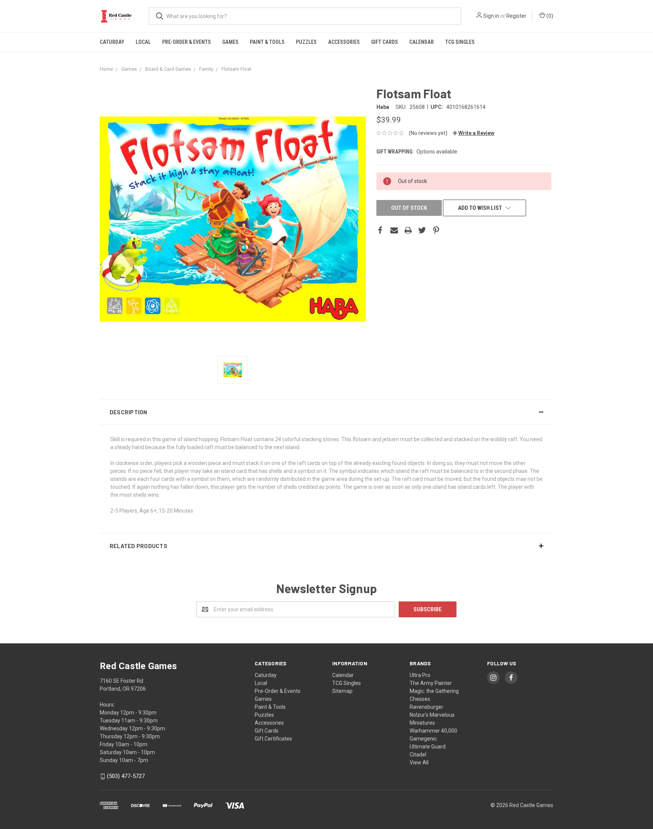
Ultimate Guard (428, 747)
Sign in (491, 16)
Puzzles (306, 42)
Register (516, 16)
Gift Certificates (273, 739)
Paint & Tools (267, 42)
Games (230, 42)
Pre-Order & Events (186, 42)
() (549, 16)
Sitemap (342, 691)
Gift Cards (384, 42)
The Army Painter (431, 683)
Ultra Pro (420, 675)
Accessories (344, 42)
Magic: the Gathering (434, 691)
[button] (326, 412)
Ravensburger (426, 707)
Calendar (421, 42)
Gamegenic (423, 739)
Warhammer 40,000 (433, 731)
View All (419, 762)
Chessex (420, 699)
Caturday (112, 42)
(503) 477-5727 (126, 776)
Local (143, 42)
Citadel (418, 755)
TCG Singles (460, 42)
